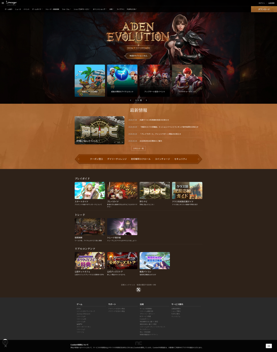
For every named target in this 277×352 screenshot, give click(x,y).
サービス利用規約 (146, 308)
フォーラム (65, 9)
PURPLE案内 (175, 314)
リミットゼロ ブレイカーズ (86, 311)
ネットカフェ (175, 316)
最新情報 (138, 110)
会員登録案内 (175, 308)
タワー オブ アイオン (84, 327)
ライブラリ (120, 9)
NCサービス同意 (145, 316)
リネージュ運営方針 (146, 311)
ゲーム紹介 (8, 9)
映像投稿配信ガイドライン (149, 334)
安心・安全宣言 (145, 332)
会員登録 (271, 3)
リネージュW (81, 316)
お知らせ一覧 (138, 148)
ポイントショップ (99, 9)
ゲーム (79, 304)
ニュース (18, 9)
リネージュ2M (81, 319)
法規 (142, 304)
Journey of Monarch (83, 314)
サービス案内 (177, 304)
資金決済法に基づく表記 (148, 324)
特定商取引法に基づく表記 (149, 321)
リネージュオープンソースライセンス (152, 327)
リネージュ (80, 332)
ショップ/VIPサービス (81, 9)
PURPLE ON (131, 9)
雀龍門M (79, 324)
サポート (112, 304)
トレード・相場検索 (52, 9)
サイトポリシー (145, 329)
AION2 (79, 308)
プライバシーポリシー (147, 314)
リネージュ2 (81, 329)
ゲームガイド (36, 9)
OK (269, 346)
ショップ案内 (175, 311)
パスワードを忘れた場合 (116, 311)
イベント (26, 9)
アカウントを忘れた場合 (116, 308)
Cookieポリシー (145, 319)
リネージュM (81, 321)
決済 (110, 9)
